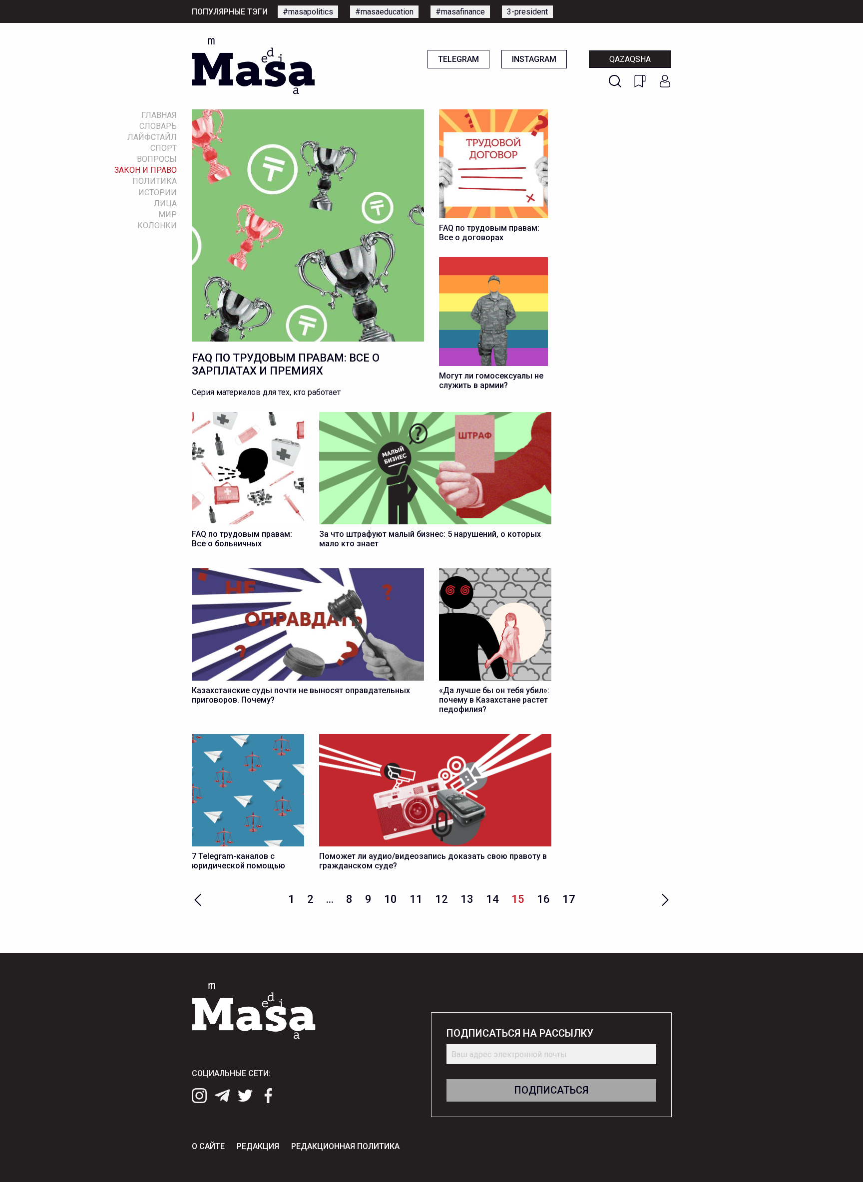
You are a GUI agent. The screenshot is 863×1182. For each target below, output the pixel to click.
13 (466, 899)
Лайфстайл (152, 137)
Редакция (258, 1146)
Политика (154, 181)
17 (568, 899)
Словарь (158, 126)
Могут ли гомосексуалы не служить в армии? (491, 380)
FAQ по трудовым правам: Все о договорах (489, 232)
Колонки (157, 225)
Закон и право (145, 170)
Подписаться (551, 1090)
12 (441, 899)
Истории (157, 192)
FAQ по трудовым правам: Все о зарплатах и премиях (286, 364)
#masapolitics (308, 11)
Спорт (163, 148)
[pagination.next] (665, 898)
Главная (159, 115)
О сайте (208, 1146)
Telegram (458, 59)
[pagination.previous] (198, 898)
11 (416, 899)
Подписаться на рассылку (519, 1033)
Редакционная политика (345, 1146)
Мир (167, 214)
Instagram (534, 59)
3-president (527, 11)
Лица (165, 203)
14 (492, 899)
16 (543, 899)
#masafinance (460, 11)
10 (390, 899)
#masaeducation (384, 11)
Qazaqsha (630, 59)
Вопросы (157, 159)
